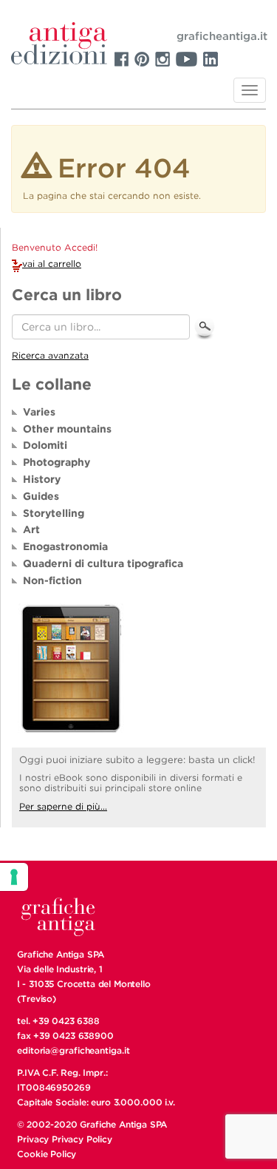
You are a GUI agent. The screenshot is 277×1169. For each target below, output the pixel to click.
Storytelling (53, 513)
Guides (41, 496)
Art (31, 529)
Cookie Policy (46, 1153)
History (42, 479)
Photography (56, 462)
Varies (39, 412)
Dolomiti (45, 445)
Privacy (33, 1139)
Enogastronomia (65, 546)
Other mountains (67, 429)
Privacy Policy (82, 1139)
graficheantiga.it (222, 36)
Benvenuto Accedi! (55, 248)
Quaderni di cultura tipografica (103, 563)
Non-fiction (52, 580)
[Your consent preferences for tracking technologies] (14, 877)
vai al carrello (51, 263)
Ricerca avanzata (50, 355)
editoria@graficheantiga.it (73, 1050)
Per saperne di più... (63, 806)
